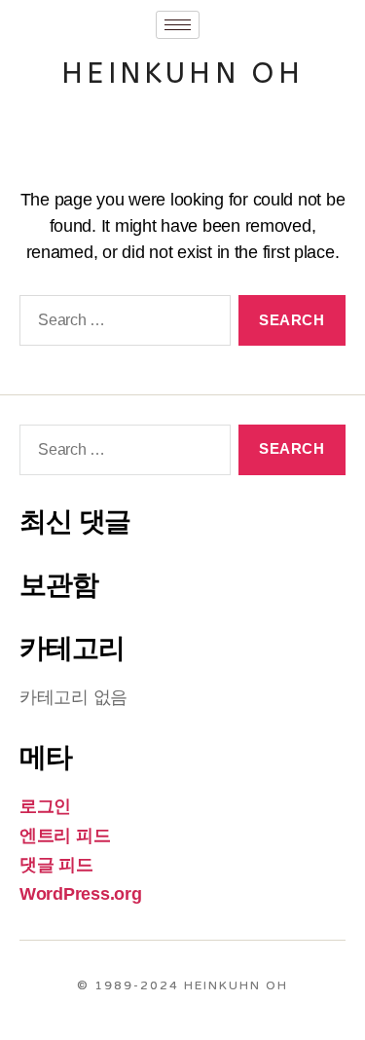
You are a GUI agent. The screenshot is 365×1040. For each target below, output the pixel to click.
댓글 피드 (56, 864)
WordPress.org (80, 894)
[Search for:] (121, 324)
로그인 (45, 806)
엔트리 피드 (64, 835)
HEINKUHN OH (182, 73)
